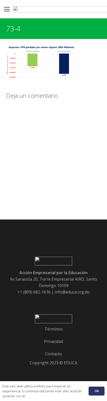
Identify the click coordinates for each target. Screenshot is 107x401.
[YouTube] (60, 301)
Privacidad (53, 341)
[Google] (47, 301)
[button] (7, 9)
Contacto (53, 354)
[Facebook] (33, 301)
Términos (54, 329)
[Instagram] (73, 301)
